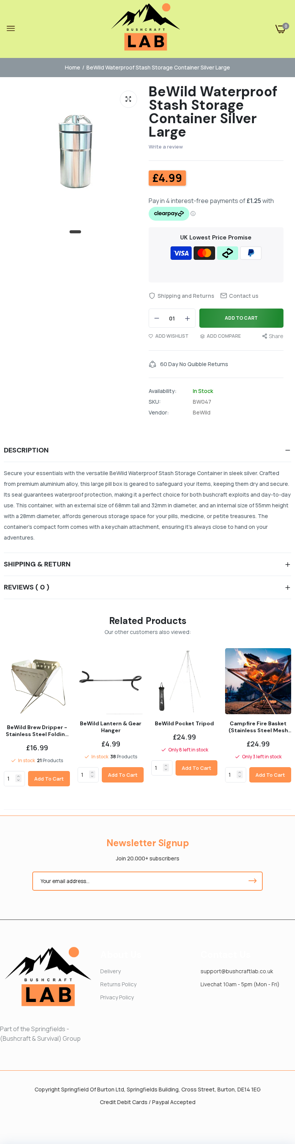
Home (72, 67)
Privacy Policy (117, 997)
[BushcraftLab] (145, 29)
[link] (18, 776)
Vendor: (159, 412)
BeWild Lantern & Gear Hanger (110, 727)
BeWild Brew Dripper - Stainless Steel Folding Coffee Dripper (37, 731)
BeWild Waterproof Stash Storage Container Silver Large (213, 112)
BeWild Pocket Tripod (184, 723)
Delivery (110, 971)
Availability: (163, 391)
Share (276, 336)
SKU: (155, 401)
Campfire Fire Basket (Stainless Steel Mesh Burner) (258, 727)
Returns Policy (118, 984)
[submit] (252, 881)
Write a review (166, 146)
